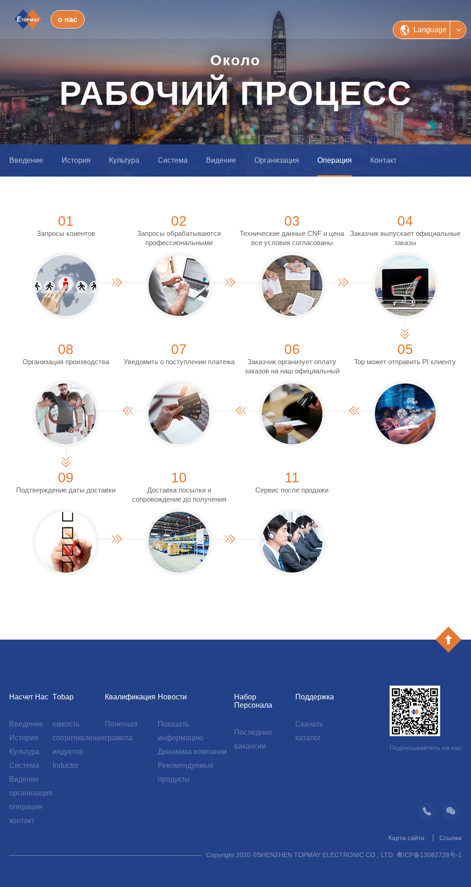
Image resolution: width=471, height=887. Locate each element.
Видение (221, 160)
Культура (124, 160)
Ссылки (450, 837)
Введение (26, 160)
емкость (66, 724)
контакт (383, 160)
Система (173, 160)
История (76, 160)
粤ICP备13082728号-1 (429, 854)
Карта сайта (406, 837)
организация (276, 160)
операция (334, 160)
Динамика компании (192, 751)
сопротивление (78, 738)
